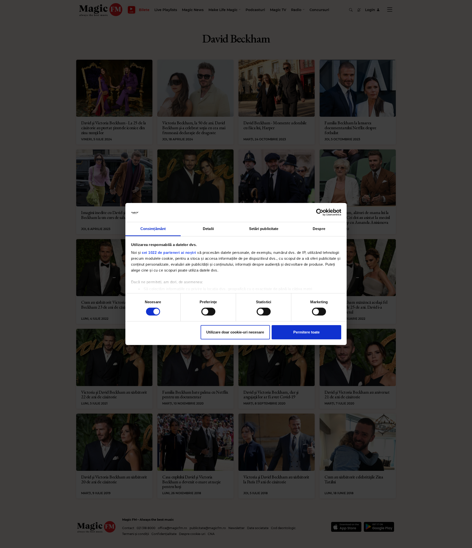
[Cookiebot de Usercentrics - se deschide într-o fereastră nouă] (319, 212)
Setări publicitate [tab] (264, 229)
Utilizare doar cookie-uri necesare (235, 332)
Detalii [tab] (208, 229)
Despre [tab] (319, 229)
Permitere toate (306, 332)
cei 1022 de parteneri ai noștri (169, 252)
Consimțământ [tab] (153, 229)
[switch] (208, 312)
